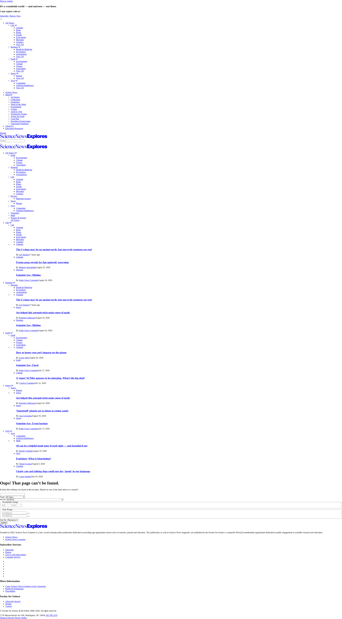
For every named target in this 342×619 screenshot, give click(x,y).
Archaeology (21, 54)
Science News (11, 92)
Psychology (21, 52)
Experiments (16, 107)
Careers (8, 606)
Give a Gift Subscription (15, 555)
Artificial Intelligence (25, 85)
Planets (19, 76)
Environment (21, 61)
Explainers (15, 102)
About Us (9, 126)
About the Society (13, 601)
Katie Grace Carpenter (28, 280)
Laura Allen (24, 358)
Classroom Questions (20, 124)
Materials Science (23, 198)
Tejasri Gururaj (25, 464)
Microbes (20, 40)
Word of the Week (18, 104)
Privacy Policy (21, 618)
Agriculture (21, 68)
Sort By (3, 520)
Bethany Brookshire (27, 267)
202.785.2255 (51, 615)
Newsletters (10, 591)
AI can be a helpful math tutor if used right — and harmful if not (51, 445)
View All (20, 44)
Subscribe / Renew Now (10, 16)
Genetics (19, 42)
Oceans (19, 66)
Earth (13, 59)
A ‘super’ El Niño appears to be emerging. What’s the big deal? (50, 378)
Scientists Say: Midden (28, 275)
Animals (19, 28)
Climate (19, 64)
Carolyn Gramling (26, 383)
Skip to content (6, 1)
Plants (18, 32)
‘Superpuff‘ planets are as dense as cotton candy (42, 410)
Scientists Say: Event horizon (32, 423)
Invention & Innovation (20, 121)
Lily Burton (24, 255)
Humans (14, 47)
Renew (8, 552)
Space (13, 73)
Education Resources (14, 128)
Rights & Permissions (14, 589)
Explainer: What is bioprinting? (33, 458)
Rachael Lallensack (27, 318)
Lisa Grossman (25, 416)
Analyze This (16, 111)
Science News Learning (15, 539)
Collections (15, 99)
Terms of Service (7, 618)
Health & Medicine (24, 49)
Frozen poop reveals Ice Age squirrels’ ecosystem (42, 262)
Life (13, 25)
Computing (21, 83)
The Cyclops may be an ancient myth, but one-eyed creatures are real (54, 249)
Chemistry (15, 213)
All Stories (15, 97)
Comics (14, 109)
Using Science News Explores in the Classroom (25, 586)
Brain (18, 30)
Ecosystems (21, 37)
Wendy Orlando (26, 451)
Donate (3, 133)
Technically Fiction (19, 114)
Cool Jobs (15, 119)
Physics (14, 196)
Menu (7, 95)
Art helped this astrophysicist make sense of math (43, 312)
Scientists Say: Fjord (27, 365)
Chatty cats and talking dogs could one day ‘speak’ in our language (53, 471)
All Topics (9, 23)
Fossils (19, 35)
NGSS (3, 499)
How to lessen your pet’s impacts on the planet (41, 352)
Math (13, 215)
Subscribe (9, 550)
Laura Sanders (25, 476)
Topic (2, 497)
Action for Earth (17, 116)
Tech (13, 80)
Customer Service (12, 557)
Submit (4, 523)
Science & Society (18, 218)
